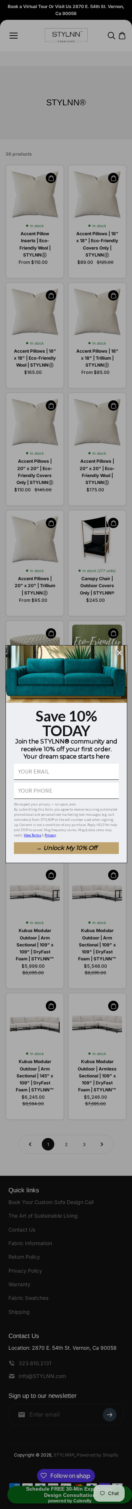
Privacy (50, 835)
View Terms (32, 835)
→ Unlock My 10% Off (66, 847)
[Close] (119, 652)
